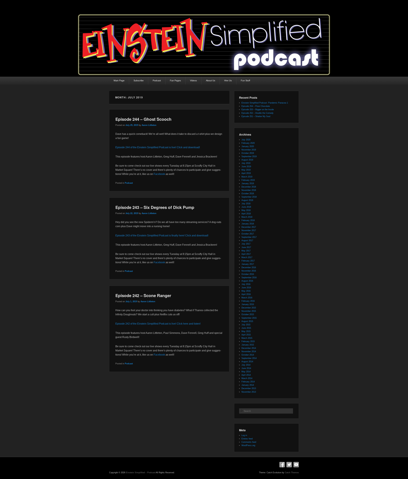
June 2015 (246, 328)
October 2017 (247, 234)
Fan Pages (175, 80)
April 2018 (246, 213)
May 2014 (246, 371)
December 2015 (248, 308)
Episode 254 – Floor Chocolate (255, 106)
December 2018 (248, 187)
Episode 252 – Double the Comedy (257, 113)
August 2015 (247, 321)
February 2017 (248, 261)
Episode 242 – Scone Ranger (143, 295)
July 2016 (245, 284)
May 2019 (246, 170)
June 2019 (246, 166)
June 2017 (246, 247)
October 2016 (247, 274)
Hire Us (228, 80)
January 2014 (247, 385)
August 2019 (247, 160)
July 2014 (245, 365)
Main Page (119, 80)
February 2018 (248, 220)
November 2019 (248, 150)
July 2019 (245, 163)
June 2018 (246, 207)
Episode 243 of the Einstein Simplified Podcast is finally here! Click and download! (161, 235)
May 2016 (246, 291)
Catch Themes (292, 472)
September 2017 (249, 237)
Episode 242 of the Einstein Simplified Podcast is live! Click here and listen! (157, 323)
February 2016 (248, 301)
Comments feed (248, 442)
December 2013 (248, 388)
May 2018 (246, 210)
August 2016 (247, 281)
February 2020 (248, 143)
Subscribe (139, 80)
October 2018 (247, 193)
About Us (210, 80)
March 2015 (246, 338)
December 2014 (248, 348)
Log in (244, 435)
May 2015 (246, 331)
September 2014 (249, 358)
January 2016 (247, 304)
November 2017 (248, 230)
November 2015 (248, 311)
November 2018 (248, 190)
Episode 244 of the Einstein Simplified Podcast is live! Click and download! (157, 147)
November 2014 (248, 351)
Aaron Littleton (149, 125)
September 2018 (249, 197)
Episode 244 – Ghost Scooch (143, 119)
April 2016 (246, 294)
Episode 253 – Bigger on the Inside (257, 109)
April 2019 (246, 173)
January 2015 (247, 345)
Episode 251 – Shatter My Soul (255, 116)
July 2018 (245, 203)
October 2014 (247, 355)
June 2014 (246, 368)
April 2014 (246, 375)
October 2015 (247, 314)
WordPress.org (248, 445)
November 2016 (248, 271)
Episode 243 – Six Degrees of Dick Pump (154, 207)
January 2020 (247, 146)
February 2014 (248, 381)
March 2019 (246, 177)
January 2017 (247, 264)
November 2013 (248, 392)
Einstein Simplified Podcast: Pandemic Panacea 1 (264, 103)
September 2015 (249, 318)
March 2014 (246, 378)
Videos (193, 80)
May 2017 (246, 250)
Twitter (289, 464)
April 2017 (246, 254)
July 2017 (245, 244)
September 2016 (249, 277)
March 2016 (246, 297)
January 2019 (247, 183)
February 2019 (248, 180)
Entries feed (247, 438)
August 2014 (247, 361)
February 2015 (248, 341)
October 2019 (247, 153)
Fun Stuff (245, 80)
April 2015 (246, 334)
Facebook (159, 174)
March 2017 (246, 257)
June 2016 (246, 287)
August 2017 (247, 240)
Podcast (157, 80)
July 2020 (245, 139)
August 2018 (247, 200)
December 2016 (248, 267)
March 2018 (246, 217)
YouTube (296, 464)
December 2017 (248, 227)
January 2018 (247, 223)
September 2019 (249, 156)
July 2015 (245, 324)
